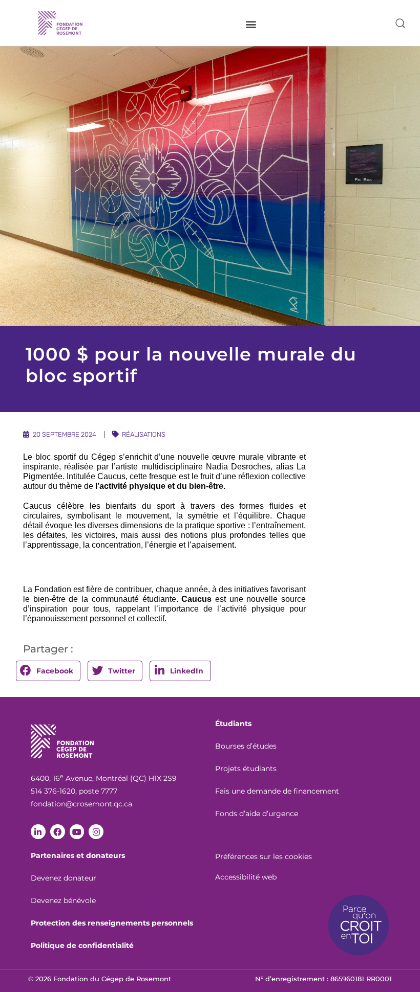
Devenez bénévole (63, 900)
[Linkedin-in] (38, 831)
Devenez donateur (63, 878)
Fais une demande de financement (277, 791)
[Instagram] (96, 831)
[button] (250, 24)
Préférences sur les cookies (263, 856)
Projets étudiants (246, 768)
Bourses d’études (246, 746)
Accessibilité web (246, 877)
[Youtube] (77, 831)
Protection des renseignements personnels (112, 923)
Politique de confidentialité (82, 945)
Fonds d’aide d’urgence (256, 813)
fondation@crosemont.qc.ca (81, 803)
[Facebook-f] (57, 831)
